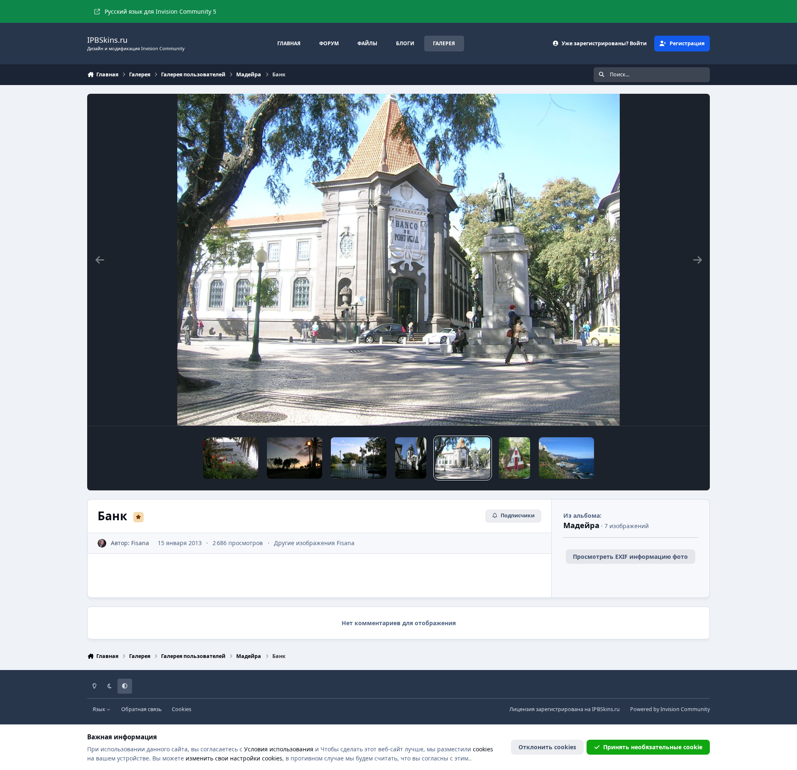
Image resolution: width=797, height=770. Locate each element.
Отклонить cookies (547, 747)
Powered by (670, 709)
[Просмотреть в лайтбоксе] (398, 260)
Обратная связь (141, 709)
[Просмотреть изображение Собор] (410, 458)
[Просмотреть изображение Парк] (358, 458)
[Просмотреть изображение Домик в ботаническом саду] (514, 458)
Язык (100, 709)
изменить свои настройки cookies (234, 758)
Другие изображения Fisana (314, 543)
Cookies (181, 709)
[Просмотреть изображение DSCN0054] (230, 458)
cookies (483, 749)
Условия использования (278, 749)
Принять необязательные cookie (652, 747)
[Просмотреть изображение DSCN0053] (294, 458)
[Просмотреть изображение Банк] (462, 458)
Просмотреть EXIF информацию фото (630, 556)
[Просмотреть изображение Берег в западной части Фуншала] (566, 458)
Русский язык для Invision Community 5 (160, 11)
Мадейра (581, 525)
